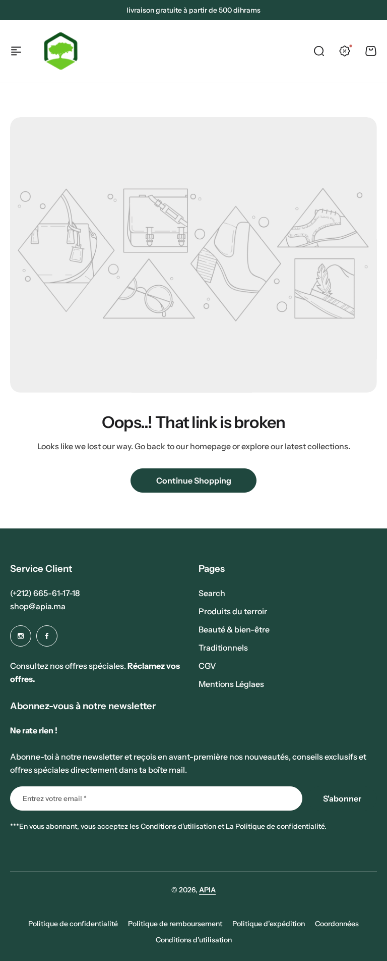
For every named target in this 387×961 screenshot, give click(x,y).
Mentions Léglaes (231, 684)
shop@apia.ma (38, 606)
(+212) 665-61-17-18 (45, 593)
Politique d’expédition (268, 923)
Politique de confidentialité (73, 923)
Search (212, 593)
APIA (207, 889)
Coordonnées (337, 923)
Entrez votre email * (55, 798)
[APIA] (61, 51)
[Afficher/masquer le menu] (16, 51)
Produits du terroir (233, 611)
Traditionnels (223, 648)
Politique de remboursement (175, 923)
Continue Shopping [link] (193, 480)
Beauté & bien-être (234, 629)
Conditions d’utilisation (194, 939)
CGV (207, 666)
